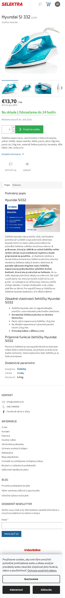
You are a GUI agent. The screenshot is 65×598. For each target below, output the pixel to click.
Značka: (10, 22)
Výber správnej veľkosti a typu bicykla (21, 490)
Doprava (6, 436)
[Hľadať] (40, 4)
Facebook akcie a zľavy (18, 411)
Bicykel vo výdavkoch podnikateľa (19, 465)
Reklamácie (7, 453)
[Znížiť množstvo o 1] (13, 131)
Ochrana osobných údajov (15, 448)
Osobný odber (9, 440)
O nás (4, 427)
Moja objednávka (10, 457)
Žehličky (21, 369)
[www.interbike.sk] (32, 549)
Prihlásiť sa (11, 533)
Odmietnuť (16, 590)
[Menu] (57, 4)
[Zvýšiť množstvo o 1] (13, 127)
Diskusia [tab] (16, 185)
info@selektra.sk (15, 402)
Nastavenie (31, 579)
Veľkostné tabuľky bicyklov (15, 469)
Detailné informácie (11, 154)
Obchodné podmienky (13, 444)
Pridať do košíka (31, 129)
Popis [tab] (7, 185)
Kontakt (6, 431)
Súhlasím (46, 590)
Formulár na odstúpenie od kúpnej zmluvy (22, 461)
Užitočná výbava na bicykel (15, 495)
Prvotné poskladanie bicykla (16, 485)
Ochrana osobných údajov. (42, 570)
